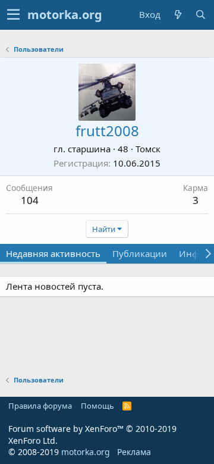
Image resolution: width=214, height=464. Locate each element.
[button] (13, 15)
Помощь (97, 405)
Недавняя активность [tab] (53, 253)
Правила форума (40, 405)
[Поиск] (200, 15)
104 (30, 200)
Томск (148, 149)
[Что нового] (177, 15)
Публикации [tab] (139, 253)
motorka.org (85, 451)
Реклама (134, 451)
